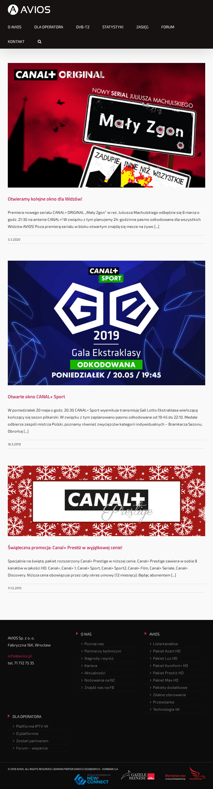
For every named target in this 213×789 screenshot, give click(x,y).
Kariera (90, 665)
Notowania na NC (99, 680)
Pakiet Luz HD (165, 658)
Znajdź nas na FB (99, 687)
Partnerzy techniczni (102, 651)
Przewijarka (163, 702)
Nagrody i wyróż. (99, 658)
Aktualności (94, 672)
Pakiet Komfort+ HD (170, 665)
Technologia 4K (166, 709)
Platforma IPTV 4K (32, 726)
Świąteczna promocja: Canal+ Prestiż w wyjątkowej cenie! (65, 547)
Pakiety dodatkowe (170, 687)
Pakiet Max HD (165, 680)
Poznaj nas (94, 643)
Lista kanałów (165, 643)
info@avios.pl (20, 655)
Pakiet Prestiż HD (168, 672)
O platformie (27, 733)
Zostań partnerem (32, 740)
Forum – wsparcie (32, 748)
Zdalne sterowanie (169, 694)
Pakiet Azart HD (167, 651)
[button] (39, 41)
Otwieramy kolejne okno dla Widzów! (45, 198)
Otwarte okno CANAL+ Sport (36, 396)
